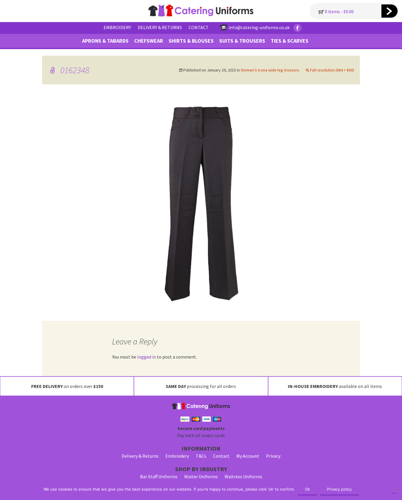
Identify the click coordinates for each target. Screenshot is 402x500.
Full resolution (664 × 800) (332, 70)
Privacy (273, 456)
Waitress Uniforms (243, 476)
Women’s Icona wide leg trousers (270, 70)
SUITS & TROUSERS (242, 40)
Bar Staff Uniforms (158, 476)
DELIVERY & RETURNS (160, 27)
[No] (395, 490)
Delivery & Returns (140, 456)
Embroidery (177, 456)
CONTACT (199, 27)
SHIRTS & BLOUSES (191, 40)
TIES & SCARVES (289, 40)
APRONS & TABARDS (105, 40)
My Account (247, 456)
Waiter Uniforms (201, 476)
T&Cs (201, 456)
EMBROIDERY (117, 27)
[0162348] (201, 202)
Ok (307, 489)
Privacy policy (339, 489)
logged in (146, 357)
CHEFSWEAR (148, 40)
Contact (221, 456)
